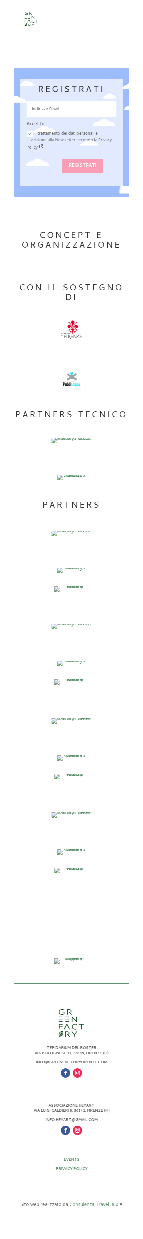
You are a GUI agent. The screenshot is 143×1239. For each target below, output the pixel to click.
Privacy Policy (71, 1169)
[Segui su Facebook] (65, 1073)
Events (71, 1160)
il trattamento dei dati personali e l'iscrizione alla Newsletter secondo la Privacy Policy (69, 140)
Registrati (82, 166)
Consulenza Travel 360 (94, 1204)
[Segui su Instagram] (77, 1073)
